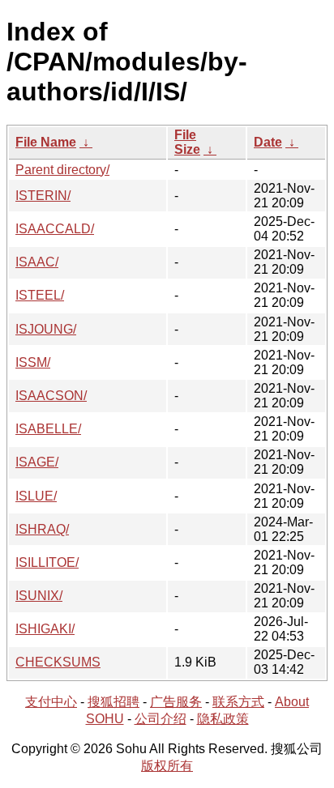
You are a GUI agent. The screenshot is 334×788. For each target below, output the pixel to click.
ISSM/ (32, 362)
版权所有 (167, 766)
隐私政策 (223, 719)
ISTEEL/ (39, 295)
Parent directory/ (62, 170)
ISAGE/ (36, 462)
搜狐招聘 (113, 702)
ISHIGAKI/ (45, 629)
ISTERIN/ (43, 195)
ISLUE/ (36, 496)
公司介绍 (160, 719)
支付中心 (51, 702)
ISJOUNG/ (45, 329)
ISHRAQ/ (42, 529)
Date (268, 142)
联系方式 (238, 702)
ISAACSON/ (51, 396)
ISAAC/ (36, 262)
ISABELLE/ (48, 429)
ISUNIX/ (38, 596)
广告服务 (176, 702)
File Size (187, 142)
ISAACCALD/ (54, 229)
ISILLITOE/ (47, 562)
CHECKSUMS (58, 662)
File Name (45, 142)
